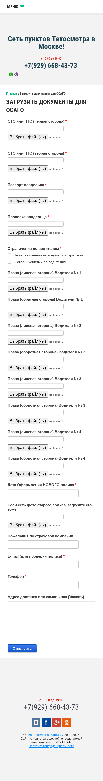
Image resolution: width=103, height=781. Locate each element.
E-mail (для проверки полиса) (36, 556)
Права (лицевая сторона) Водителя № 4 (44, 432)
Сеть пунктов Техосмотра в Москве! (51, 42)
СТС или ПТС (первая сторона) (37, 121)
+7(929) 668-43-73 (50, 65)
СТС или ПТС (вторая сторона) (37, 153)
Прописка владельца (28, 217)
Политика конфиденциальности (51, 746)
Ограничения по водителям (35, 249)
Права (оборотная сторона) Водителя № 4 (46, 458)
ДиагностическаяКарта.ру (44, 735)
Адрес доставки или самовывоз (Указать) (46, 597)
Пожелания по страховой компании (40, 536)
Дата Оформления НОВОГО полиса (42, 485)
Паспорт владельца (27, 185)
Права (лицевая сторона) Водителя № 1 (44, 273)
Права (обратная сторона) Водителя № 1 (45, 299)
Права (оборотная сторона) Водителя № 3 (46, 405)
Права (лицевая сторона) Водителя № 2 (44, 326)
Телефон (17, 577)
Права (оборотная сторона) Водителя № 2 (46, 352)
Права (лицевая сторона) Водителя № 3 (44, 379)
